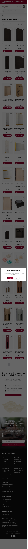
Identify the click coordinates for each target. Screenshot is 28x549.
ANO (10, 278)
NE (16, 278)
